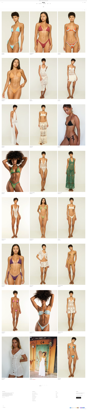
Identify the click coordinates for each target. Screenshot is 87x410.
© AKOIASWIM (4, 407)
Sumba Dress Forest (60, 192)
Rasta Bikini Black (59, 146)
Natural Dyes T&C (34, 396)
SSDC (5, 408)
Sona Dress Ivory (3, 378)
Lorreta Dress (3, 146)
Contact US (33, 399)
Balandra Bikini (3, 285)
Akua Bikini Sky (59, 378)
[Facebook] (2, 397)
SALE (50, 3)
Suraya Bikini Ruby (32, 53)
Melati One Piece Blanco (32, 192)
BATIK (47, 3)
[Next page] (47, 385)
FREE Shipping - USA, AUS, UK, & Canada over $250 (43, 0)
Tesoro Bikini (3, 53)
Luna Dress (31, 378)
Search (82, 2)
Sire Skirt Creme (31, 146)
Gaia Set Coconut (31, 285)
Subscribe (78, 397)
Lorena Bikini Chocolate (60, 285)
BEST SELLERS (40, 3)
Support (57, 397)
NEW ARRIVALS (44, 3)
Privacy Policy (33, 398)
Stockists (57, 396)
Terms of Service (34, 397)
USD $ (2, 2)
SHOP (36, 3)
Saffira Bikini (59, 53)
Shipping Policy (34, 400)
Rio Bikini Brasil (3, 192)
